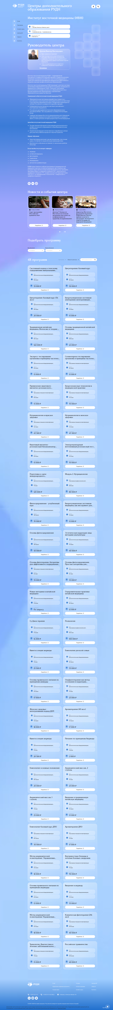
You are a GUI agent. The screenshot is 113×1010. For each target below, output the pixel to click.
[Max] (36, 183)
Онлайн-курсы (20, 29)
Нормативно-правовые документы (60, 986)
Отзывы (78, 983)
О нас (18, 21)
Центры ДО (20, 33)
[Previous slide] (60, 231)
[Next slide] (64, 231)
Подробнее (43, 68)
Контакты (19, 41)
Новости (19, 37)
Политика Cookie (62, 1008)
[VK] (32, 183)
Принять (104, 1007)
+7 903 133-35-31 (34, 994)
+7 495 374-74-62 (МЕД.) (49, 994)
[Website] (29, 183)
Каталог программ (80, 986)
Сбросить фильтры (72, 259)
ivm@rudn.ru (35, 36)
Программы (20, 25)
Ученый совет (55, 989)
